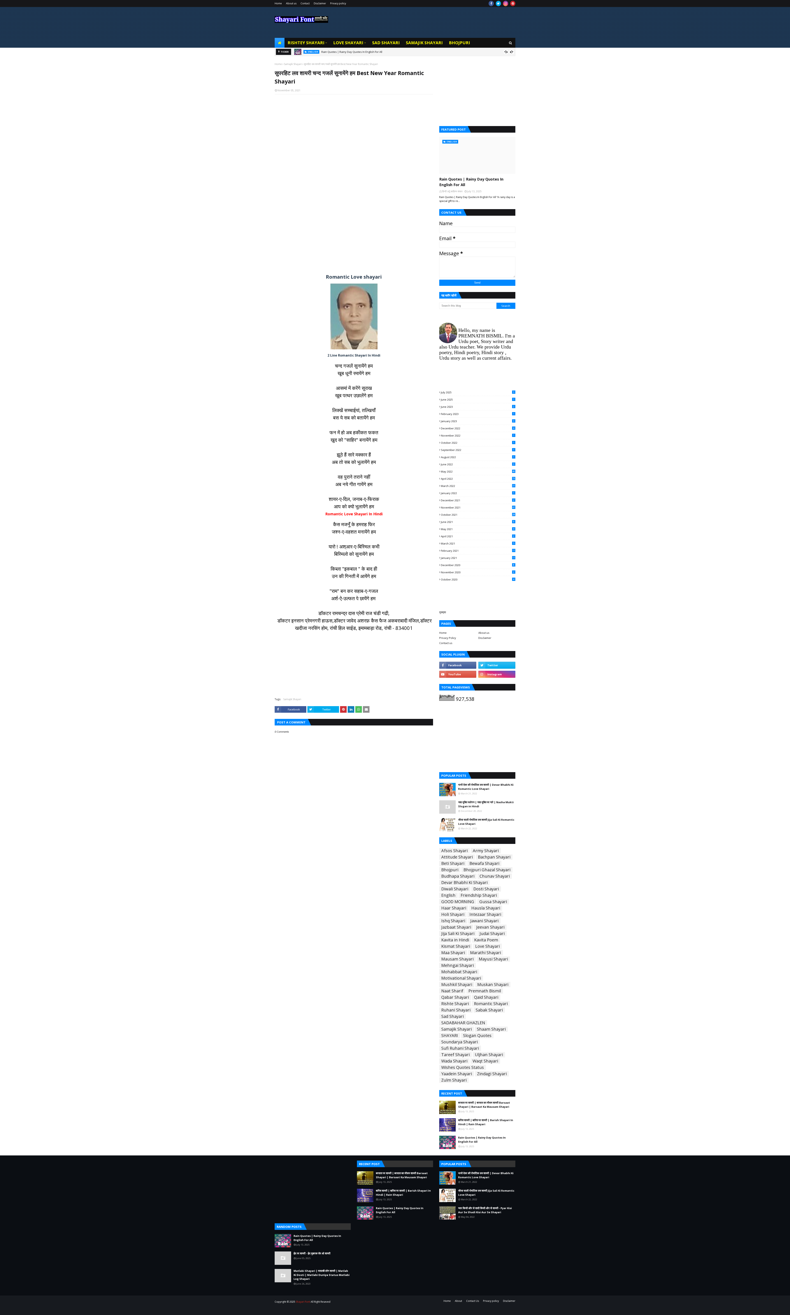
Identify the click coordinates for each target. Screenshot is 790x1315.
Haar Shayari (453, 908)
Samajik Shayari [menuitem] (424, 42)
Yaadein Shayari (456, 1073)
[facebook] (491, 3)
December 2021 (477, 500)
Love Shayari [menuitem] (348, 42)
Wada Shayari (454, 1061)
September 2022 (477, 450)
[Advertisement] (354, 150)
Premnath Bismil (484, 991)
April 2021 (477, 536)
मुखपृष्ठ (442, 612)
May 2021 (477, 529)
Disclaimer (320, 3)
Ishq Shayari (453, 920)
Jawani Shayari (484, 920)
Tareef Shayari (455, 1054)
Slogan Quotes (477, 1035)
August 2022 (477, 457)
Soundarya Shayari (459, 1042)
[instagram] (505, 3)
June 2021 (477, 522)
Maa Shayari (453, 952)
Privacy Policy (447, 638)
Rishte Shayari (455, 1003)
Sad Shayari (452, 1016)
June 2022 (477, 464)
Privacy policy (338, 3)
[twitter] (498, 3)
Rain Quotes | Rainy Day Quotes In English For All (351, 52)
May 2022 (478, 471)
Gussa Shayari (493, 901)
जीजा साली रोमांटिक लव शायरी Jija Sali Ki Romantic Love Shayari (486, 822)
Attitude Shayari (457, 857)
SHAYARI (449, 1035)
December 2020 (477, 565)
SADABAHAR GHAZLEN (463, 1022)
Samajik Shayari (293, 64)
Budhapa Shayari (457, 876)
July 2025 (477, 392)
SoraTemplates (297, 1309)
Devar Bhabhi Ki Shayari (464, 882)
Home (278, 3)
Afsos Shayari (454, 850)
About (458, 1301)
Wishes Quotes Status (462, 1067)
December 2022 (477, 428)
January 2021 (478, 558)
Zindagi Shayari (492, 1073)
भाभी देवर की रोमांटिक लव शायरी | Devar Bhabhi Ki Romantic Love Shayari (486, 787)
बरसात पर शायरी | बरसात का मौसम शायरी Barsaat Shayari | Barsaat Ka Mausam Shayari (484, 1105)
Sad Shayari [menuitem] (386, 42)
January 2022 (477, 493)
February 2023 (477, 414)
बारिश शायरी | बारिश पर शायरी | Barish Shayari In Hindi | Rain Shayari (485, 1122)
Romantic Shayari (491, 1003)
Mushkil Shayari (456, 984)
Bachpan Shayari (494, 857)
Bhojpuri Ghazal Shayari (487, 869)
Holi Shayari (452, 914)
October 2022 (477, 443)
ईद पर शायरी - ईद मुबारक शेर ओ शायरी (312, 1253)
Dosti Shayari (486, 889)
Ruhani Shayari (456, 1010)
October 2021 (478, 515)
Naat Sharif (452, 991)
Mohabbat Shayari (459, 971)
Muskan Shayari (492, 984)
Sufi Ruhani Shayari (460, 1048)
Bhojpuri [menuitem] (459, 42)
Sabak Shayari (489, 1010)
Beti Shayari (452, 863)
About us (291, 3)
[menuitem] (280, 43)
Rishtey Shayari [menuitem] (306, 42)
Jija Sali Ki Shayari (457, 933)
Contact (305, 3)
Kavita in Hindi (455, 940)
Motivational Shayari (461, 978)
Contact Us (472, 1301)
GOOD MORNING (457, 901)
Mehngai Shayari (457, 965)
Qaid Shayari (486, 997)
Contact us (445, 643)
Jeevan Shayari (490, 927)
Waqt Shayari (485, 1061)
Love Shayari (487, 946)
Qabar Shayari (455, 997)
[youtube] (457, 674)
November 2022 (477, 435)
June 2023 (477, 407)
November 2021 (478, 507)
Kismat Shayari (455, 946)
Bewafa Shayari (484, 863)
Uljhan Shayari (489, 1054)
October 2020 (477, 579)
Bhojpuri (449, 869)
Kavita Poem (486, 940)
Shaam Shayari (491, 1029)
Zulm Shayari (454, 1080)
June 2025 (477, 399)
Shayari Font (303, 1301)
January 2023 (477, 421)
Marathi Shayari (485, 952)
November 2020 (477, 572)
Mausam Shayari (457, 959)
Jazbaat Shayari (456, 927)
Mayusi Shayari (493, 959)
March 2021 (477, 543)
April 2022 (478, 479)
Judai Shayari (492, 933)
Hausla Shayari (485, 908)
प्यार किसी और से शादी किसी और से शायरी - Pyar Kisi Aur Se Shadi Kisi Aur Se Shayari (485, 1210)
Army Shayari (486, 850)
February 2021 (478, 551)
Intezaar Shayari (485, 914)
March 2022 (478, 486)
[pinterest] (512, 3)
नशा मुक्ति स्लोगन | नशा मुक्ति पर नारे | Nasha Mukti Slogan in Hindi (486, 804)
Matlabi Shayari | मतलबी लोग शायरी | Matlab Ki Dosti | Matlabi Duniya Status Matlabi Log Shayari (322, 1275)
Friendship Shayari (479, 895)
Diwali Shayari (454, 889)
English (448, 895)
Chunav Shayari (495, 876)
